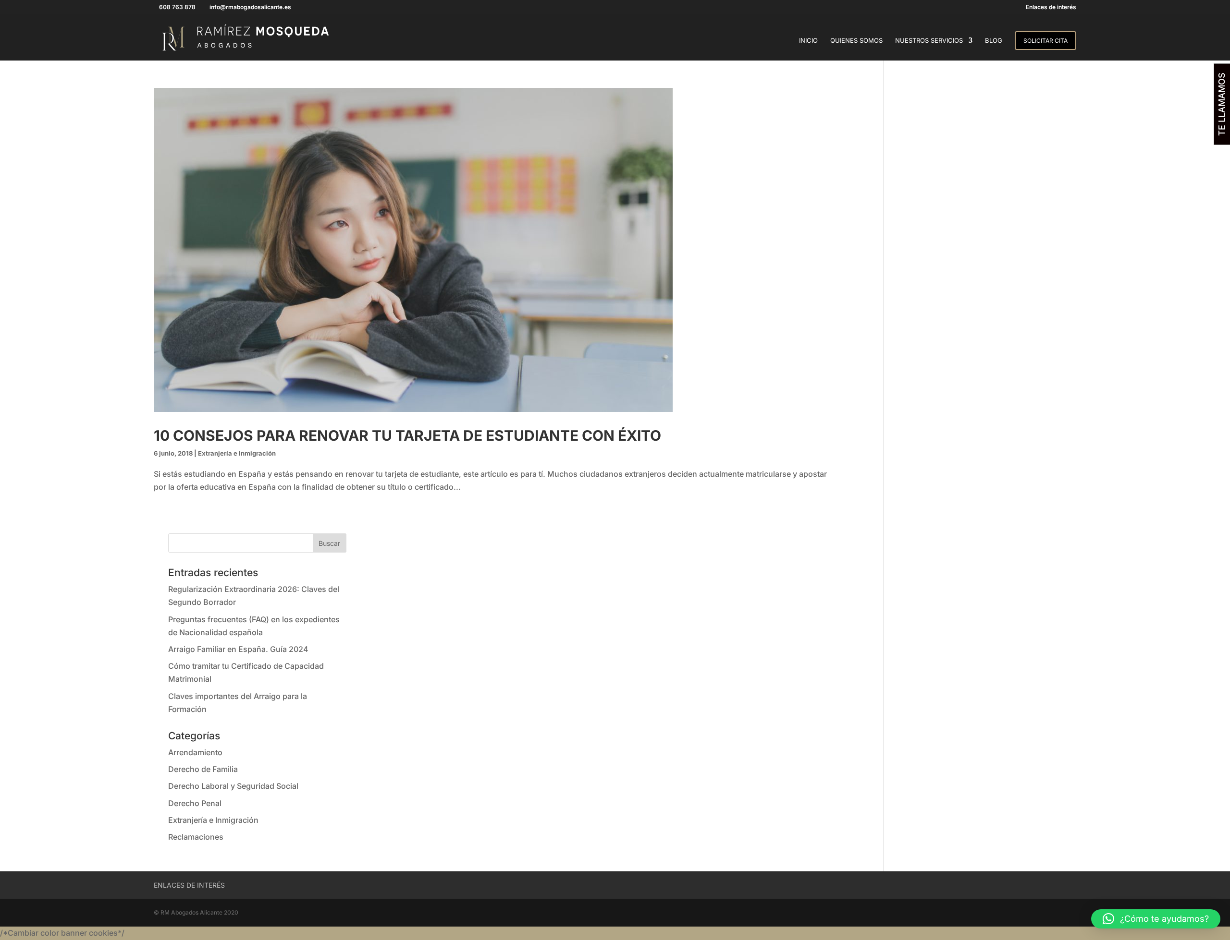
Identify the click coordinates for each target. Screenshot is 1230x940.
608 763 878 (177, 7)
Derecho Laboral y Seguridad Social (233, 786)
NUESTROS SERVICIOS (929, 40)
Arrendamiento (195, 752)
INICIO (808, 40)
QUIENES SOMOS (856, 40)
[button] (1155, 918)
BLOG (993, 40)
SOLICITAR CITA (1045, 40)
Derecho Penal (194, 803)
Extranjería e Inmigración (237, 453)
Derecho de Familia (203, 769)
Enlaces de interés (1051, 7)
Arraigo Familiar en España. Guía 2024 (238, 649)
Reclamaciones (195, 837)
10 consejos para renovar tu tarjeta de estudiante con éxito (407, 435)
